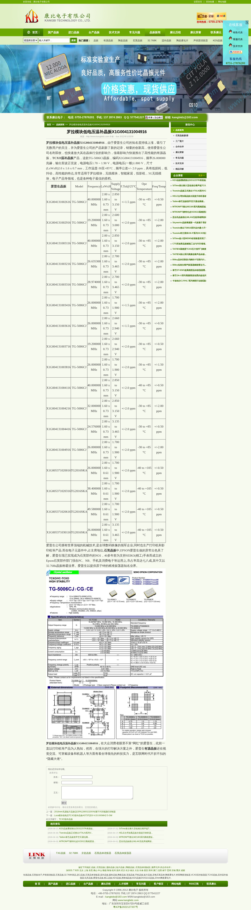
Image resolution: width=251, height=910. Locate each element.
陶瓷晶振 (123, 40)
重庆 (178, 870)
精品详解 (180, 169)
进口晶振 (81, 875)
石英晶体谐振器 (103, 853)
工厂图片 (180, 141)
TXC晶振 (61, 853)
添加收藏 (210, 2)
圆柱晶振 (113, 875)
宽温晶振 (130, 875)
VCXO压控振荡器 (199, 875)
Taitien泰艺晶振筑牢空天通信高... (74, 837)
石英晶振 (137, 40)
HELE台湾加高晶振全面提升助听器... (136, 833)
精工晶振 (108, 878)
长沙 (128, 870)
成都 (183, 870)
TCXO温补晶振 (62, 158)
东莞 (91, 870)
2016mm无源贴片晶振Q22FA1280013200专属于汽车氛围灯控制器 (85, 812)
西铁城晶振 (127, 878)
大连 (137, 870)
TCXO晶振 (212, 875)
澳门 (155, 870)
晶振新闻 (180, 130)
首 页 (37, 883)
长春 (141, 870)
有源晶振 (108, 40)
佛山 (95, 870)
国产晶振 (53, 883)
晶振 (96, 40)
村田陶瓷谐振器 (183, 875)
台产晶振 (88, 883)
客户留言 (158, 883)
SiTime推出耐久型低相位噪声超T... (135, 828)
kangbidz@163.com (185, 117)
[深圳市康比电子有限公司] (31, 23)
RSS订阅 (194, 883)
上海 (86, 870)
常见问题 (180, 158)
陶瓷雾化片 (182, 40)
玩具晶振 (89, 878)
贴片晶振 (148, 875)
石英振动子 (37, 875)
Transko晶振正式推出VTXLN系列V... (76, 833)
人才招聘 (123, 883)
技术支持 (180, 163)
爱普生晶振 (58, 186)
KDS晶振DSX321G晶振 (143, 878)
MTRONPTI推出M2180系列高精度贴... (136, 837)
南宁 (164, 870)
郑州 (151, 870)
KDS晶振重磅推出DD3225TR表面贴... (76, 828)
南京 (132, 870)
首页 (49, 124)
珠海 (109, 870)
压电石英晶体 (158, 875)
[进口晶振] (106, 739)
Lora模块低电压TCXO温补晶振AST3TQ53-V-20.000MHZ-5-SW (83, 815)
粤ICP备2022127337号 (125, 907)
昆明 (169, 870)
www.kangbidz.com (128, 900)
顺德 (104, 870)
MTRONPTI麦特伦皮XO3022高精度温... (77, 841)
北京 (81, 870)
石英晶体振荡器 (123, 853)
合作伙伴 (180, 146)
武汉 (123, 870)
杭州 (114, 870)
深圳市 (69, 870)
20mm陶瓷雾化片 (163, 878)
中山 (100, 870)
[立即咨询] (153, 117)
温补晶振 (166, 40)
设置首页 (198, 2)
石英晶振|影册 (182, 135)
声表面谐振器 (200, 40)
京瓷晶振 (86, 853)
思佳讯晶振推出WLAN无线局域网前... (136, 841)
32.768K (152, 40)
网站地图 (222, 2)
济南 (174, 870)
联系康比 (211, 883)
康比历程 (106, 883)
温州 (118, 870)
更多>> (201, 175)
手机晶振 (139, 875)
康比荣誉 (180, 152)
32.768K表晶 (70, 875)
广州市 (76, 870)
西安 (146, 870)
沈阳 (160, 870)
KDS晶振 (217, 40)
